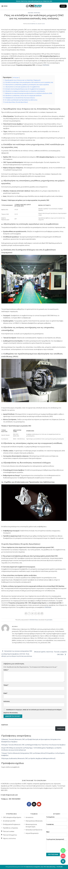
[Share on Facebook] (29, 613)
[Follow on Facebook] (29, 804)
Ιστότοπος (7, 701)
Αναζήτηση (4, 725)
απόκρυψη (16, 77)
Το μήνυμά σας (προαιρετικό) (55, 839)
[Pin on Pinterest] (38, 613)
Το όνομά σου (50, 817)
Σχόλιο (6, 670)
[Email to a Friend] (35, 613)
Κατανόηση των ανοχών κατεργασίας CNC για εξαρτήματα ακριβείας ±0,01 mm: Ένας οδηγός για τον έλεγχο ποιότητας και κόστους (16, 653)
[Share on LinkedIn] (42, 613)
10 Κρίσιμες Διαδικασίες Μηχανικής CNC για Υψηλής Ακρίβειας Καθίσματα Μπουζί (28, 758)
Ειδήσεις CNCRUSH (34, 12)
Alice (43, 23)
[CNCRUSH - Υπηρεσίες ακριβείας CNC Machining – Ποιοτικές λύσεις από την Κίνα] (34, 6)
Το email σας (50, 824)
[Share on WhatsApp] (26, 613)
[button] (4, 6)
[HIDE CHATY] (63, 861)
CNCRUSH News (33, 620)
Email (5, 693)
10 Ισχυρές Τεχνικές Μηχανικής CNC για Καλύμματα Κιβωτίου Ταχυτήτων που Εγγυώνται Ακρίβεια (33, 745)
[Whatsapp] (63, 850)
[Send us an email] (34, 804)
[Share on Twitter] (32, 613)
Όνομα (6, 685)
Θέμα (47, 832)
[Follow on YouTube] (39, 804)
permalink (49, 620)
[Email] (63, 856)
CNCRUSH (45, 65)
